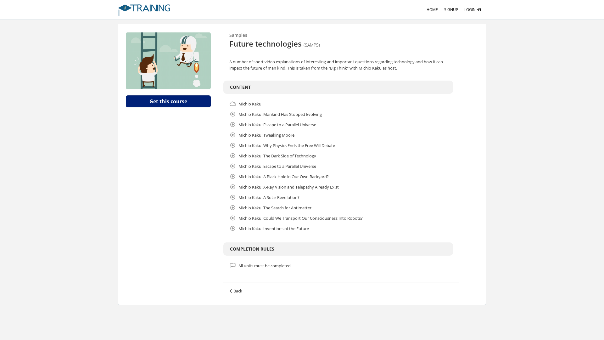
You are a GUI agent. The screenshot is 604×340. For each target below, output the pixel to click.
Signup (451, 9)
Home (432, 9)
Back (237, 291)
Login (470, 9)
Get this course (168, 101)
